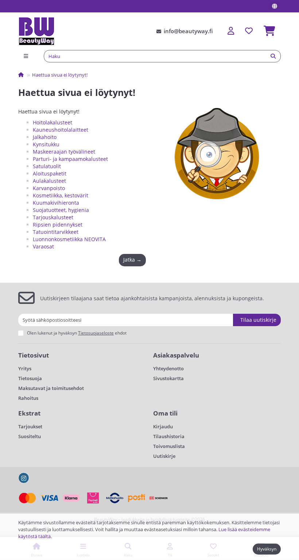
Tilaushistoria (169, 436)
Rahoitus (28, 398)
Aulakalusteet (49, 180)
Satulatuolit (47, 166)
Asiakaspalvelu (176, 355)
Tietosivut (33, 355)
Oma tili (165, 413)
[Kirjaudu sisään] (231, 31)
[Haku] (273, 56)
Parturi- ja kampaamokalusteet (70, 158)
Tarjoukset (30, 426)
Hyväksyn (266, 549)
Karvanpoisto (49, 188)
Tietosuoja (30, 378)
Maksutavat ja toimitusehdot (51, 388)
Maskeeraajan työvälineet (64, 151)
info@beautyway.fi (188, 31)
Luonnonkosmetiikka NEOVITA (69, 239)
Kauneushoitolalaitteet (60, 129)
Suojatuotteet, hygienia (61, 209)
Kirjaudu (163, 426)
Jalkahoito (45, 137)
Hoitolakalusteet (52, 122)
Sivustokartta (168, 378)
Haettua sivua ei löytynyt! (60, 75)
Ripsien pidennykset (57, 224)
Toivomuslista (169, 446)
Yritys (24, 368)
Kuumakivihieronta (56, 202)
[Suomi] (274, 6)
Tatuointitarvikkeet (55, 231)
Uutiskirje (164, 456)
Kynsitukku (46, 144)
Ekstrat (29, 413)
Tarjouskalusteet (53, 217)
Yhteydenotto (168, 368)
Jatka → (132, 259)
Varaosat (43, 246)
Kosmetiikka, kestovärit (60, 195)
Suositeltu (29, 436)
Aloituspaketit (49, 173)
